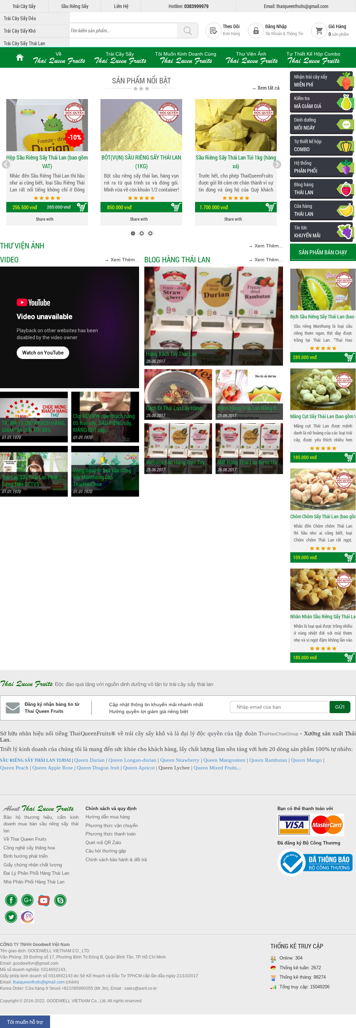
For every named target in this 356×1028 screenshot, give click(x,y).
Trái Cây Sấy (24, 6)
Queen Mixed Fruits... (217, 767)
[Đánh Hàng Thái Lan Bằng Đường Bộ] (249, 372)
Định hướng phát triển (25, 856)
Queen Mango (306, 760)
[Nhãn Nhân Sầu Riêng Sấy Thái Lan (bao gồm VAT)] (323, 587)
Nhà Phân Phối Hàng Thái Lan (33, 881)
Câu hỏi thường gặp (106, 851)
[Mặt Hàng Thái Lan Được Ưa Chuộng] (249, 426)
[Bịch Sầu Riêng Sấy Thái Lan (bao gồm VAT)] (323, 287)
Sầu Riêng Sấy (74, 6)
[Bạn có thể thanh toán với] (315, 827)
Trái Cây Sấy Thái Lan (24, 43)
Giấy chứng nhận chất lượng (32, 864)
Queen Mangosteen (224, 760)
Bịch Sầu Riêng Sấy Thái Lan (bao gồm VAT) (323, 314)
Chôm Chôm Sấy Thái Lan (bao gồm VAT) (323, 514)
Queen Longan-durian (132, 760)
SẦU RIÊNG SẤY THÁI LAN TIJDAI (35, 760)
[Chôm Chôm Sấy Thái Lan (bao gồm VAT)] (323, 487)
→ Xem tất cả (265, 87)
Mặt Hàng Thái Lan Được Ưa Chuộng (249, 462)
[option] (323, 313)
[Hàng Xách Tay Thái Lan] (213, 270)
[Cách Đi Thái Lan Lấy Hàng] (178, 372)
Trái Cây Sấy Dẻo (19, 18)
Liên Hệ (121, 6)
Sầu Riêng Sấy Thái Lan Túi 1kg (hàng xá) (236, 162)
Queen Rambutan (268, 760)
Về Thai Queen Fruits (25, 839)
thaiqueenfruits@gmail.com (39, 982)
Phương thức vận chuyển (112, 825)
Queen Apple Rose (52, 767)
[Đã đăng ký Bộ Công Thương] (315, 864)
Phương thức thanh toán (111, 834)
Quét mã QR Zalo (103, 842)
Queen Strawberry (180, 760)
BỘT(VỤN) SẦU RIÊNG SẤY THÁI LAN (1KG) (141, 162)
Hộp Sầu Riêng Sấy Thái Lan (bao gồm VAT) (47, 162)
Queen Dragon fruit (98, 767)
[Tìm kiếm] (187, 31)
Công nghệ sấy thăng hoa (29, 847)
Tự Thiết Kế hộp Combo (313, 58)
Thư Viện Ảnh (251, 58)
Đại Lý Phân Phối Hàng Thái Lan (36, 873)
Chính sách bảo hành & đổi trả (116, 859)
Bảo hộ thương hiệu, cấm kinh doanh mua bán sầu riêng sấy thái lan (41, 824)
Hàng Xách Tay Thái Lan (171, 353)
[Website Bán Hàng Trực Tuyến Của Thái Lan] (178, 426)
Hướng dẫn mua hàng (108, 816)
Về (59, 58)
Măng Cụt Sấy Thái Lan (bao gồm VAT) (323, 413)
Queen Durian (89, 760)
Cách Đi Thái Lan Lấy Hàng (174, 408)
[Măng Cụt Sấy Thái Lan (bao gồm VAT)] (323, 387)
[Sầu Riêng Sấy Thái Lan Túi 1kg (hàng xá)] (236, 125)
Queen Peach (14, 767)
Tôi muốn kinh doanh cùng (185, 58)
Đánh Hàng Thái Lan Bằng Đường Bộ (249, 408)
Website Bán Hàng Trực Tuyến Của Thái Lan (178, 462)
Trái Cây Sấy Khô (19, 31)
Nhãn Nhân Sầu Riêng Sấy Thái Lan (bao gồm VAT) (323, 614)
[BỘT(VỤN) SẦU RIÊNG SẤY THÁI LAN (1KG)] (141, 125)
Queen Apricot (139, 767)
